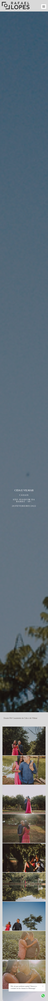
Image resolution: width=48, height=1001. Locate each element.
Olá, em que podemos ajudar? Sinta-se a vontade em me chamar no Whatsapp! (24, 987)
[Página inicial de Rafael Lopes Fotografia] (16, 6)
